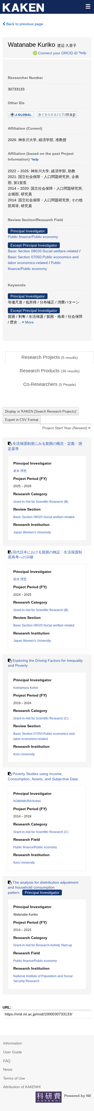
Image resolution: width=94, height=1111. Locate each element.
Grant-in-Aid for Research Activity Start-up (42, 945)
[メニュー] (87, 6)
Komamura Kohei (25, 688)
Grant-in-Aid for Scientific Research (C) (40, 718)
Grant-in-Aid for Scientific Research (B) (40, 502)
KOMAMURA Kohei (27, 801)
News (7, 1069)
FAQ (6, 1061)
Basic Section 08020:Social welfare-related (43, 251)
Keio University (24, 754)
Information (12, 1043)
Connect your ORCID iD (58, 53)
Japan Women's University (32, 532)
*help (82, 53)
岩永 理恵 (20, 471)
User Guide (12, 1052)
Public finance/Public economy (33, 237)
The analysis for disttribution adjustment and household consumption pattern (43, 887)
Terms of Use (14, 1078)
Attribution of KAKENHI (22, 1087)
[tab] (49, 357)
